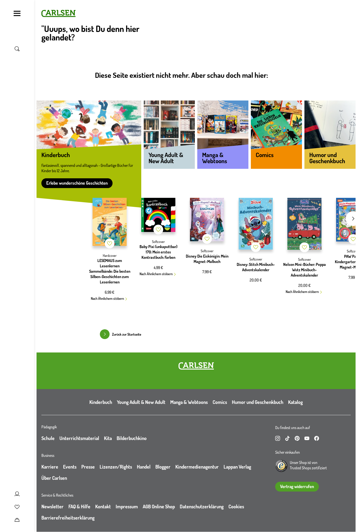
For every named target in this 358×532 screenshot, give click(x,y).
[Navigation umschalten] (17, 13)
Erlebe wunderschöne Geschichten (77, 183)
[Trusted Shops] (281, 466)
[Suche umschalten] (17, 49)
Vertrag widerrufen (297, 486)
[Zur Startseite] (196, 366)
